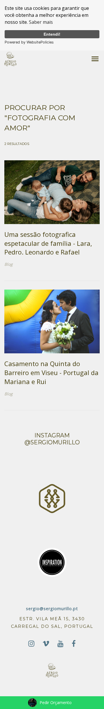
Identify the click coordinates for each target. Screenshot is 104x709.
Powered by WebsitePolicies (29, 42)
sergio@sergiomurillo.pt (52, 608)
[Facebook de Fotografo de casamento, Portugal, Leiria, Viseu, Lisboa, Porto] (74, 643)
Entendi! (52, 34)
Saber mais (41, 22)
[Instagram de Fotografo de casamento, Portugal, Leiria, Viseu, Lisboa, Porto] (31, 643)
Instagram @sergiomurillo (52, 439)
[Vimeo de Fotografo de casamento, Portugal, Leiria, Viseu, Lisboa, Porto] (45, 643)
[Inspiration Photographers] (52, 562)
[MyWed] (52, 498)
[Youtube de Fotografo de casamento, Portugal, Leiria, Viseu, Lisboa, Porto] (60, 643)
